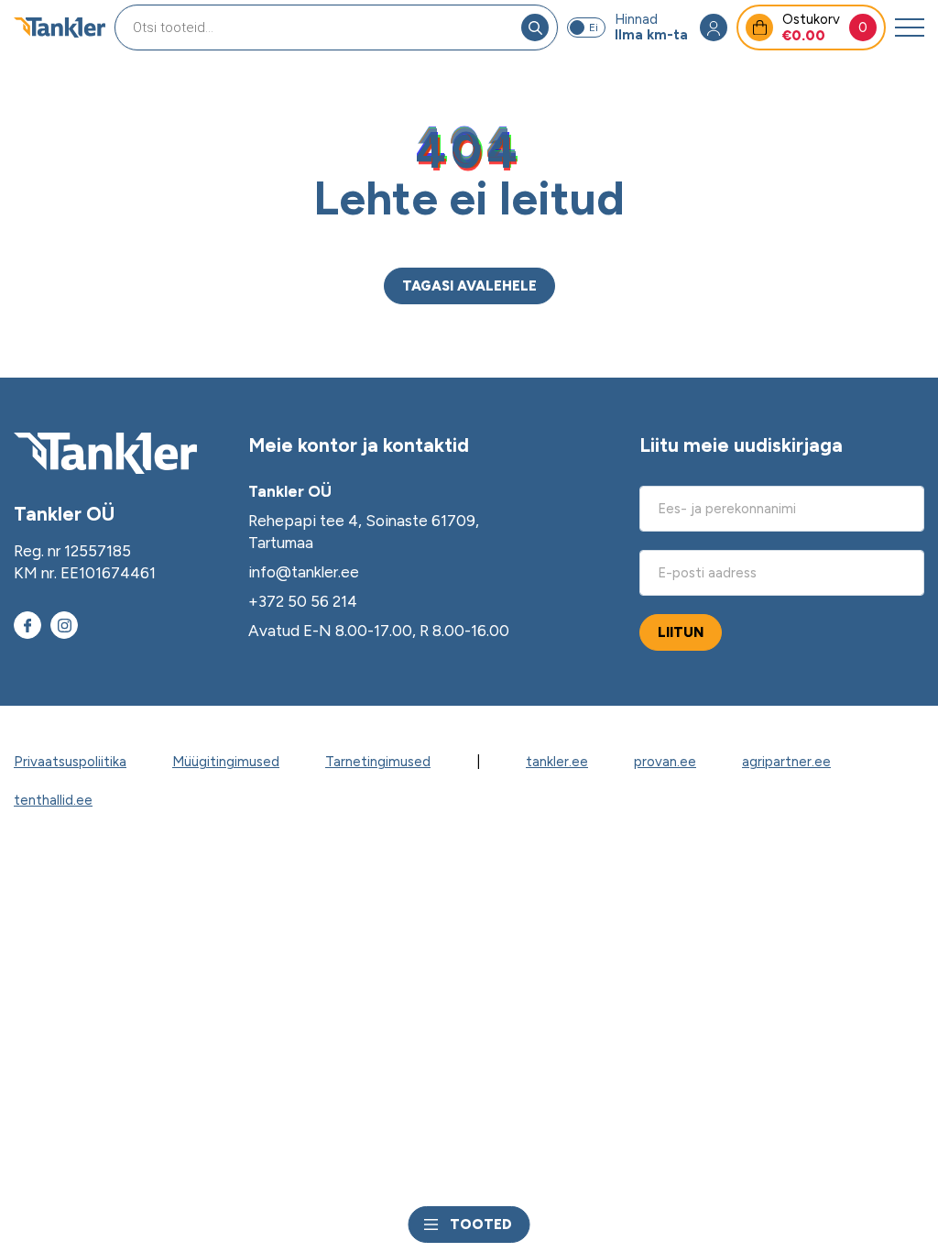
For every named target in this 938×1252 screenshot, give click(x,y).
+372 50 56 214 (302, 601)
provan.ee (665, 761)
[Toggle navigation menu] (909, 27)
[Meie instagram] (64, 625)
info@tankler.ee (303, 572)
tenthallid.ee (53, 800)
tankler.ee (557, 761)
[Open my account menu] (713, 27)
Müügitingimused (225, 761)
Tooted (481, 1224)
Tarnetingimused (378, 761)
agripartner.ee (786, 761)
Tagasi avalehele (469, 286)
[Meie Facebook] (27, 625)
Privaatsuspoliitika (70, 761)
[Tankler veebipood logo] (59, 27)
